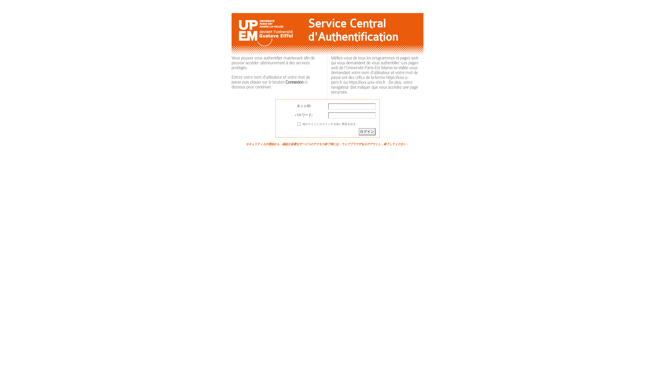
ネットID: (304, 106)
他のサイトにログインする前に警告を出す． (330, 124)
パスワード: (304, 115)
